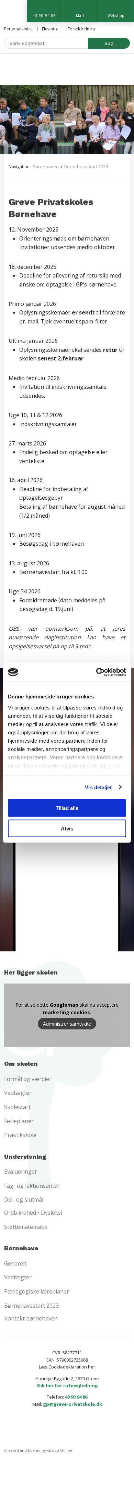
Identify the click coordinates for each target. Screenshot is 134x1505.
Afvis (67, 828)
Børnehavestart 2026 (86, 166)
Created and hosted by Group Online (38, 1450)
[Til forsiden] (67, 69)
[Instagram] (78, 1429)
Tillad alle (67, 808)
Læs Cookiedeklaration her (67, 1367)
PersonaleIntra (18, 29)
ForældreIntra (81, 29)
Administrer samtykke (67, 1023)
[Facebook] (55, 1429)
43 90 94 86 (76, 1397)
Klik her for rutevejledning (67, 1385)
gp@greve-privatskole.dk (72, 1404)
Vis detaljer (98, 787)
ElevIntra (50, 29)
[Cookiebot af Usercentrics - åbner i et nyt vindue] (96, 672)
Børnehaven (46, 166)
